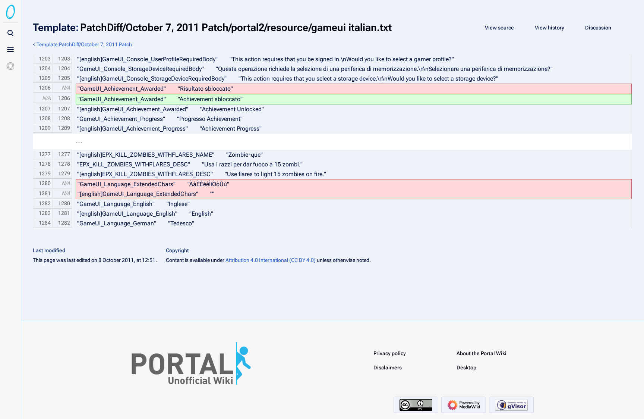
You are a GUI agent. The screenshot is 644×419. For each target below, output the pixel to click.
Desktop (466, 367)
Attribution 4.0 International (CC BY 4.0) (270, 260)
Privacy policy (389, 353)
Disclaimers (387, 367)
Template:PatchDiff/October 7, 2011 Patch (84, 44)
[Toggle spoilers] (10, 66)
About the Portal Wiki (481, 353)
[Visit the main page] (10, 11)
